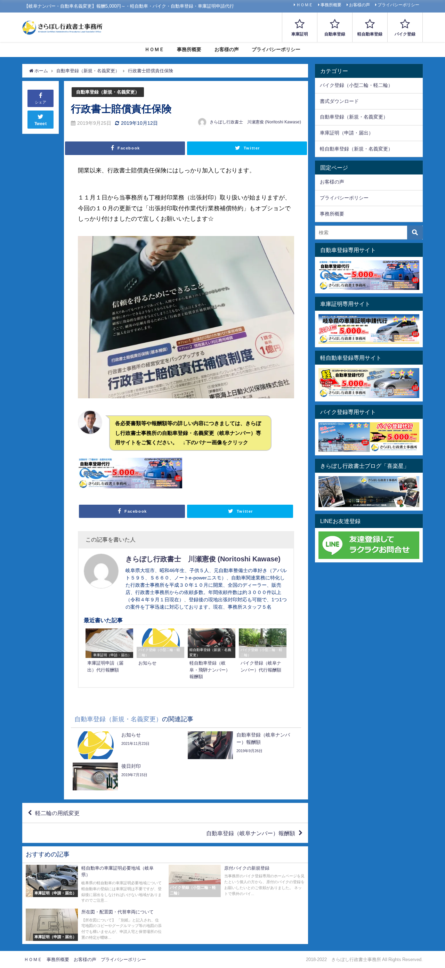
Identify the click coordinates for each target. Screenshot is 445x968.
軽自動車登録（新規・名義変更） (356, 148)
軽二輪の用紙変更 (57, 813)
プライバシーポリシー (398, 5)
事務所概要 (331, 5)
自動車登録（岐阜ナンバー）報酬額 (250, 833)
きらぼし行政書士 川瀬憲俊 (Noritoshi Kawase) (255, 122)
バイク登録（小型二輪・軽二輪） (356, 85)
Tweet (40, 124)
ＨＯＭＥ (304, 5)
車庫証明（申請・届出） (346, 132)
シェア (40, 102)
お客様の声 (359, 5)
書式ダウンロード (339, 101)
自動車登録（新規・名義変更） (107, 92)
